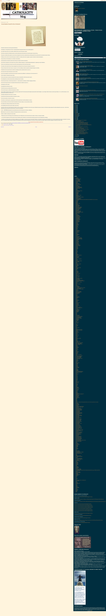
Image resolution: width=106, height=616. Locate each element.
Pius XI (77, 377)
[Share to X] (10, 124)
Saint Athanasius (78, 410)
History (77, 301)
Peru (76, 373)
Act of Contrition (78, 179)
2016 (75, 112)
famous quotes (78, 276)
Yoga (76, 491)
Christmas (77, 231)
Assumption (77, 200)
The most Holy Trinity (78, 469)
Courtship (77, 247)
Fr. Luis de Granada (78, 288)
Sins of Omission (12, 125)
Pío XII (77, 375)
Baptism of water (78, 203)
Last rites (77, 320)
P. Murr (77, 359)
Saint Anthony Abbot (78, 408)
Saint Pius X (77, 435)
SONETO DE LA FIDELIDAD (81, 8)
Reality (77, 392)
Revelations (77, 396)
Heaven (77, 298)
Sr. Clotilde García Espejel (79, 456)
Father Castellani (78, 279)
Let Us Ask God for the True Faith (80, 131)
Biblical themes (78, 205)
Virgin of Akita (77, 487)
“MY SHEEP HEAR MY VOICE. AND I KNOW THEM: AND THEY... (84, 124)
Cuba (76, 250)
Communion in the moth (79, 237)
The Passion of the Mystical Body (80, 128)
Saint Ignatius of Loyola (79, 423)
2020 (75, 109)
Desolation (77, 257)
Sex (76, 449)
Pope (76, 380)
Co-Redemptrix (78, 234)
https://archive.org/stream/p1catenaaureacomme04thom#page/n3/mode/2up (83, 509)
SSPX (76, 457)
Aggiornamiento (78, 183)
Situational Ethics (78, 452)
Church (77, 232)
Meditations (77, 335)
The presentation (78, 470)
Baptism (77, 202)
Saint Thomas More (78, 439)
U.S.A (76, 478)
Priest (76, 386)
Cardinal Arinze (78, 215)
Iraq (76, 312)
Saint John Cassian (78, 425)
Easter (77, 263)
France (77, 289)
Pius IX (77, 376)
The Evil (77, 468)
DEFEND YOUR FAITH (79, 255)
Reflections (77, 393)
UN (76, 479)
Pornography (77, 382)
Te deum (77, 466)
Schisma (77, 446)
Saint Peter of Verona (78, 433)
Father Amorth (77, 277)
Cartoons (77, 223)
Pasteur (77, 365)
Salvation (77, 443)
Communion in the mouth (79, 238)
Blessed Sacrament (78, 211)
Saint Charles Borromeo (79, 415)
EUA (76, 270)
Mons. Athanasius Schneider (79, 342)
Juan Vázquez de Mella (79, 318)
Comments (76, 50)
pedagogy (77, 369)
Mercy (76, 337)
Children (77, 228)
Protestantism (77, 388)
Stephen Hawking (78, 460)
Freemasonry (77, 290)
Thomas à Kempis (78, 472)
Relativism (77, 394)
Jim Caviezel (77, 315)
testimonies (77, 467)
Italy (76, 314)
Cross (76, 249)
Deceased (77, 254)
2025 (75, 105)
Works (76, 490)
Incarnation (77, 309)
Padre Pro (77, 360)
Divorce (77, 259)
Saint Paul (77, 431)
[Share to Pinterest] (12, 124)
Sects (76, 447)
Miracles (77, 340)
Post (76, 383)
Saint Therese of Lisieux (79, 438)
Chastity (77, 226)
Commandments (78, 236)
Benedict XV (77, 204)
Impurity (77, 308)
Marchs (77, 330)
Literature (77, 325)
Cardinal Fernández (78, 216)
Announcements (78, 191)
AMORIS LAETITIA (78, 125)
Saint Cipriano (77, 416)
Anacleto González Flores (79, 187)
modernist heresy (78, 341)
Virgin (76, 486)
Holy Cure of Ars (78, 302)
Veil (76, 484)
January (77, 136)
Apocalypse (77, 192)
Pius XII (77, 378)
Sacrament (77, 403)
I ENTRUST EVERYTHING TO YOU (83, 73)
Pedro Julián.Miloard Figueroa (79, 371)
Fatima (77, 282)
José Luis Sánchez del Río (79, 316)
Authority (77, 201)
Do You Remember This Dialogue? (80, 121)
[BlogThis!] (9, 124)
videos (77, 485)
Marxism (77, 333)
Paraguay (77, 363)
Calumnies (77, 214)
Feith (76, 283)
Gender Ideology (78, 292)
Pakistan (77, 361)
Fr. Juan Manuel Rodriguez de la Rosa (80, 287)
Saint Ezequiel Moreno (78, 417)
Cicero (76, 233)
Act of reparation (78, 180)
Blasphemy (77, 210)
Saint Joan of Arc (78, 424)
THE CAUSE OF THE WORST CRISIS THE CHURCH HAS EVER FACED (88, 98)
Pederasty (77, 370)
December (77, 113)
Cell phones (77, 225)
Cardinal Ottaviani (78, 219)
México (77, 339)
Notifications (77, 351)
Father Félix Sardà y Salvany (79, 280)
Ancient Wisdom (78, 188)
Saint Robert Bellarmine (79, 436)
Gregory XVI (77, 296)
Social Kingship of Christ (79, 453)
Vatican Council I (78, 483)
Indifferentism (77, 310)
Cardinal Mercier (78, 217)
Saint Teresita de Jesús (79, 437)
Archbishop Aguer (78, 196)
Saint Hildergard (78, 422)
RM (76, 399)
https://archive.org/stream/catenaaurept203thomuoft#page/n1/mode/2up (82, 508)
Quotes (77, 391)
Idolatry (77, 306)
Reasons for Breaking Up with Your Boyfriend (81, 120)
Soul (76, 454)
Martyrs (77, 332)
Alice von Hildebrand (78, 184)
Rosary (77, 402)
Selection (77, 448)
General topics (77, 293)
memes (6, 125)
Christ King (77, 230)
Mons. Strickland (78, 344)
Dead (76, 252)
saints (76, 442)
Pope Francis (77, 381)
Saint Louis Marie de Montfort (79, 429)
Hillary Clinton (77, 300)
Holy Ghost (77, 303)
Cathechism (77, 224)
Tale (76, 465)
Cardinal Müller (78, 218)
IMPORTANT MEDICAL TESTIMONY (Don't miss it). (85, 69)
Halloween (77, 297)
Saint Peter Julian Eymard (79, 432)
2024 (75, 106)
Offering (77, 353)
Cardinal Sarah (77, 221)
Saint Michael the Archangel (79, 430)
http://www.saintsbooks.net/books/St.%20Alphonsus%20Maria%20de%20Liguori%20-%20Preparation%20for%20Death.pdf (89, 499)
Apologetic (77, 193)
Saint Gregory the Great (79, 421)
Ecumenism (77, 265)
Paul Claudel (77, 367)
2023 (75, 107)
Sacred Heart (77, 404)
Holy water (77, 304)
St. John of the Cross (78, 459)
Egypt (76, 266)
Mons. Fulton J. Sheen (78, 343)
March (76, 134)
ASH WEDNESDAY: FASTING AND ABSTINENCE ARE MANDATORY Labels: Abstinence (87, 199)
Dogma (77, 260)
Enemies (77, 268)
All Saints (77, 185)
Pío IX (76, 374)
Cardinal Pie (77, 220)
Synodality (77, 464)
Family (77, 275)
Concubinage (77, 239)
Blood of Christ (78, 213)
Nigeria (77, 350)
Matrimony (77, 334)
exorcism (77, 272)
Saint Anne (77, 407)
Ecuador (77, 264)
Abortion (77, 177)
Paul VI (77, 368)
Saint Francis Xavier (78, 420)
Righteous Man (78, 397)
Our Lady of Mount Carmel (79, 358)
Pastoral (77, 366)
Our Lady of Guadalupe (78, 356)
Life (76, 324)
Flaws (76, 285)
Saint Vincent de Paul (78, 440)
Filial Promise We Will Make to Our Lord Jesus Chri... (82, 122)
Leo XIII (77, 322)
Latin (76, 321)
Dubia (76, 262)
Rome (76, 401)
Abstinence (77, 178)
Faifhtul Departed (78, 273)
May (76, 118)
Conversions (77, 243)
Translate (80, 33)
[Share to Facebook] (11, 124)
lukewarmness (77, 327)
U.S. (76, 477)
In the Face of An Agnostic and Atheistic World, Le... (82, 132)
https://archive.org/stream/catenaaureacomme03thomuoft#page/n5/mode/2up (83, 507)
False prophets (78, 274)
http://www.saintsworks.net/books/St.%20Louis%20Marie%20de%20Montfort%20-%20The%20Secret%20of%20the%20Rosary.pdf (90, 501)
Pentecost (77, 372)
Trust (76, 475)
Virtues (77, 488)
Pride (76, 385)
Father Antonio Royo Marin (79, 278)
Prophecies (77, 387)
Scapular (77, 445)
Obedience (77, 352)
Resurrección (77, 395)
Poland (77, 379)
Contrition (77, 242)
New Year (77, 349)
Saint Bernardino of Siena (79, 413)
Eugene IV (77, 271)
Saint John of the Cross (79, 428)
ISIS (76, 313)
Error (76, 269)
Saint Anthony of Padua (79, 409)
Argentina (77, 197)
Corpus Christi (77, 244)
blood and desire (78, 212)
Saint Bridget (77, 414)
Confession (4, 125)
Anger (76, 189)
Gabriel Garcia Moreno (78, 291)
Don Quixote (77, 261)
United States (77, 480)
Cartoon (77, 222)
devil (76, 258)
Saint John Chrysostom (79, 426)
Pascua (77, 364)
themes (77, 471)
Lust (76, 328)
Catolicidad (76, 7)
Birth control (77, 206)
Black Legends (78, 209)
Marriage (77, 331)
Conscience (77, 241)
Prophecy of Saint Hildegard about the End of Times (85, 61)
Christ (76, 229)
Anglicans (77, 190)
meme (76, 336)
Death (76, 253)
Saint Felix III (77, 418)
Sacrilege (77, 405)
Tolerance (77, 473)
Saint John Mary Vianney (79, 427)
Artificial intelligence (78, 198)
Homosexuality (78, 305)
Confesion (77, 240)
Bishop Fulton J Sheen (78, 207)
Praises (77, 384)
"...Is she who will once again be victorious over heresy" (86, 65)
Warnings (77, 489)
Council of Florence (78, 245)
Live (76, 326)
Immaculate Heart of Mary (79, 307)
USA (76, 481)
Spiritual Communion (78, 455)
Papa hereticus (78, 362)
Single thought (77, 450)
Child (76, 227)
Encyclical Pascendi (78, 267)
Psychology (77, 389)
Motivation (77, 347)
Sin (9, 125)
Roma (76, 400)
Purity (76, 390)
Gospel (77, 295)
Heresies (77, 299)
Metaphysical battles (78, 338)
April (76, 119)
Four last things (78, 286)
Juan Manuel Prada (78, 317)
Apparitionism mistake (78, 195)
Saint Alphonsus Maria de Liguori (80, 406)
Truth (76, 476)
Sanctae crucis (78, 444)
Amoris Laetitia (78, 186)
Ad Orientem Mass (78, 181)
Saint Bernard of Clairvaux (79, 412)
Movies (77, 348)
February (77, 135)
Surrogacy (77, 463)
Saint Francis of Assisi (78, 419)
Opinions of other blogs (78, 354)
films (76, 284)
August (77, 116)
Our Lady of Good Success (79, 355)
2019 (75, 110)
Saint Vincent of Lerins (78, 441)
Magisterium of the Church (79, 329)
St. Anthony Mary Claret (79, 458)
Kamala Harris (77, 319)
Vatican (77, 482)
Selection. (8, 125)
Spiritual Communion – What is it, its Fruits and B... (82, 126)
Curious (77, 251)
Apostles (77, 194)
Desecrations (77, 256)
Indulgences (77, 311)
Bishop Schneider (78, 208)
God (76, 294)
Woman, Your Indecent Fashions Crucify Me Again (82, 123)
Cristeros (77, 248)
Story (76, 461)
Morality (77, 345)
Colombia (77, 235)
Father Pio (77, 281)
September (77, 115)
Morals (77, 346)
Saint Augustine (78, 411)
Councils (77, 246)
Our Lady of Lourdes (78, 357)
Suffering (77, 462)
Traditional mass (78, 474)
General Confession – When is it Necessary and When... (82, 129)
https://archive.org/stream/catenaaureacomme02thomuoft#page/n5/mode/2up (83, 506)
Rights (76, 398)
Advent (77, 182)
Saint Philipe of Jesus (78, 434)
